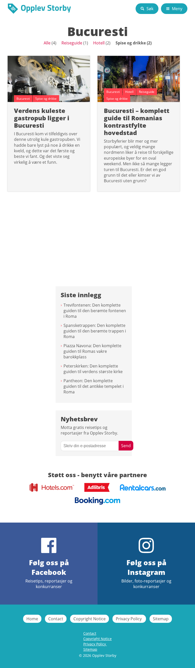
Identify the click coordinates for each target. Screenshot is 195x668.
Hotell (99, 43)
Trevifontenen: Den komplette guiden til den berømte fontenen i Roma (94, 310)
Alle (47, 43)
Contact (55, 619)
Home (32, 619)
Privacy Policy (129, 619)
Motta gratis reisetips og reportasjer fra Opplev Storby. (89, 430)
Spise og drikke (131, 43)
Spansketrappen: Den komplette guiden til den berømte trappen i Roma (94, 331)
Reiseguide (71, 43)
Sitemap (161, 619)
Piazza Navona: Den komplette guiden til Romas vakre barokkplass (92, 351)
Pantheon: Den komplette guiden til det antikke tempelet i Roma (93, 386)
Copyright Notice (89, 619)
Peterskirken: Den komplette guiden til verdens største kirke (93, 368)
